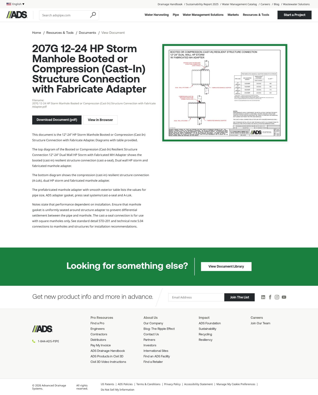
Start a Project (294, 15)
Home (36, 33)
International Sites (156, 351)
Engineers (98, 329)
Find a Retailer (153, 362)
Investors (150, 345)
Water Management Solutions (203, 15)
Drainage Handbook (170, 4)
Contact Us (151, 334)
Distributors (98, 340)
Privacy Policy (172, 384)
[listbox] (15, 4)
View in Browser (100, 120)
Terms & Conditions (148, 384)
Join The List (239, 297)
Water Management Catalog (239, 4)
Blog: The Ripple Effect (159, 329)
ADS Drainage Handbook (108, 351)
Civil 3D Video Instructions (108, 362)
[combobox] (63, 15)
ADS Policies (125, 384)
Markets (233, 15)
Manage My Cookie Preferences (235, 384)
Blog (276, 4)
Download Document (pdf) (57, 119)
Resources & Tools (256, 15)
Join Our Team (260, 323)
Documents (87, 33)
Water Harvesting (157, 15)
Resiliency (205, 340)
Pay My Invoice (101, 345)
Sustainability (207, 329)
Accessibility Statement (198, 384)
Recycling (205, 334)
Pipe (176, 15)
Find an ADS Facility (157, 356)
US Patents (107, 384)
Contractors (99, 334)
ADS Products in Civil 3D (107, 356)
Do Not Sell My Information (117, 389)
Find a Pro (97, 323)
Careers (265, 4)
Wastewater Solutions (296, 4)
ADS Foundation (210, 323)
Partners (149, 340)
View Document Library (226, 266)
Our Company (153, 323)
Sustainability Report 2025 (202, 4)
